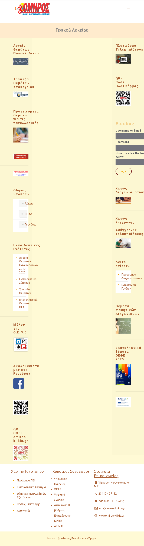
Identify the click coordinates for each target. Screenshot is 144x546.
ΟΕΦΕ (57, 489)
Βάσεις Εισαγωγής (28, 504)
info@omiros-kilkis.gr (112, 508)
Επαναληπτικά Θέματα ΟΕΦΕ (23, 303)
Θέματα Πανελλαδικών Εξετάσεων (31, 495)
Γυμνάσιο (30, 224)
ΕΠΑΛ (28, 214)
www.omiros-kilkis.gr (111, 515)
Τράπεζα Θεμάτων (23, 291)
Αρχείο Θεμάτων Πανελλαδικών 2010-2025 (23, 265)
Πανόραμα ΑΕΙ (26, 480)
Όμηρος (93, 538)
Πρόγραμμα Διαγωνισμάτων (125, 276)
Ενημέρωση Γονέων (125, 286)
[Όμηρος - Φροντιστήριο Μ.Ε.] (32, 11)
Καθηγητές (24, 510)
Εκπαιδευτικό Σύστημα (23, 280)
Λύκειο (29, 203)
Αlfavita (58, 526)
